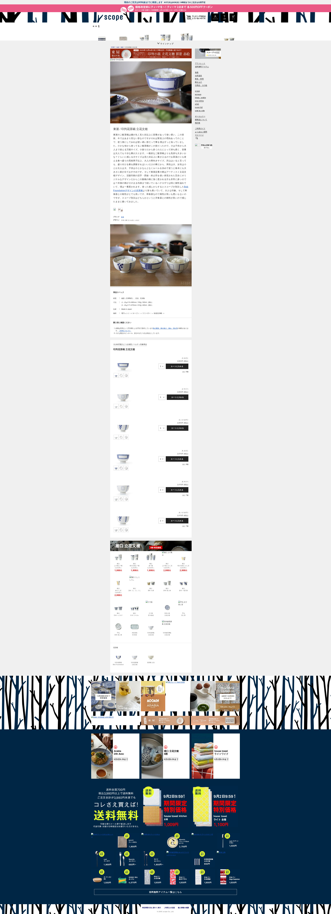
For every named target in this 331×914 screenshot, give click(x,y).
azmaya (198, 94)
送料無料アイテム (202, 67)
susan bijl (199, 107)
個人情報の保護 (183, 907)
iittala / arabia (200, 98)
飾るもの (198, 82)
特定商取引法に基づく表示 (151, 907)
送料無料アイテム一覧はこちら (165, 891)
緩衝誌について (201, 119)
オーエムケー (200, 116)
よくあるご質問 (201, 132)
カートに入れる (177, 366)
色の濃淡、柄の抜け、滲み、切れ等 (165, 328)
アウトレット (200, 63)
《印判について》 (125, 330)
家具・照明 (199, 79)
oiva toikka (199, 101)
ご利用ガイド (200, 128)
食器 (196, 72)
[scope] (113, 17)
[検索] (197, 138)
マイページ (199, 135)
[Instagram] (197, 146)
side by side (200, 111)
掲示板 (197, 123)
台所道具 (198, 76)
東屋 (122, 217)
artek (197, 104)
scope (197, 91)
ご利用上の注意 (169, 907)
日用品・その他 (201, 85)
